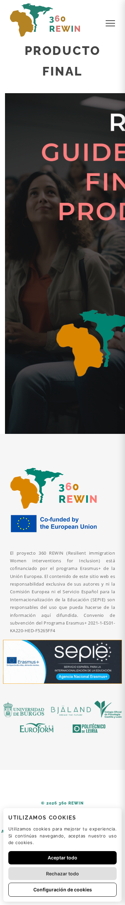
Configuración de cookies (62, 889)
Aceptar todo (62, 857)
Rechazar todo (62, 873)
